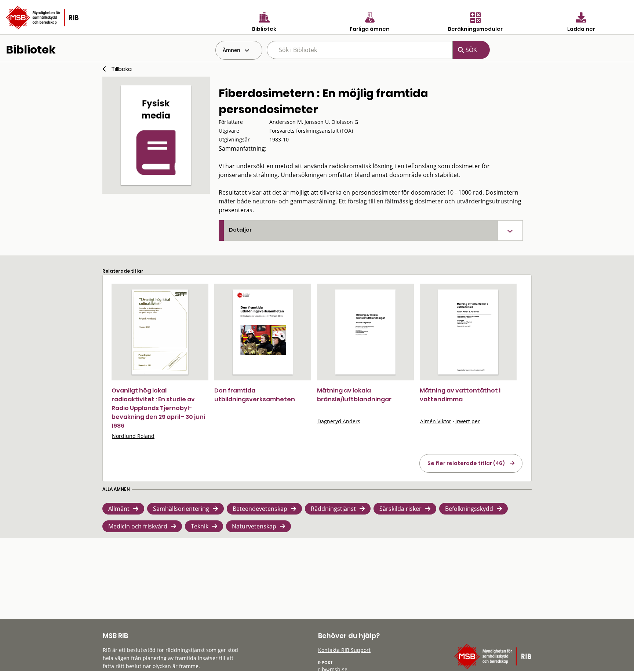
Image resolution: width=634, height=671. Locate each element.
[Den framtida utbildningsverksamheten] (263, 332)
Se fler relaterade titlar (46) (466, 463)
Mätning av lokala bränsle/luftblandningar (354, 394)
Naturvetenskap (254, 526)
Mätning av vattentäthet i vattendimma (460, 394)
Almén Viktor (435, 421)
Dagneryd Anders (338, 421)
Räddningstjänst (333, 509)
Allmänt (119, 509)
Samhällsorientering (181, 509)
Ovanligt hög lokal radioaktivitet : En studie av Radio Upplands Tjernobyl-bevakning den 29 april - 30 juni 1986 (158, 408)
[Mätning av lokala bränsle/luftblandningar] (365, 332)
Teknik (199, 526)
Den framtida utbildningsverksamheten (254, 394)
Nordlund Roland (133, 435)
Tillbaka (121, 69)
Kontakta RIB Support (344, 649)
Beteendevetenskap (260, 509)
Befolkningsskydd (469, 509)
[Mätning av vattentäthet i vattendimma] (468, 332)
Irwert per (467, 421)
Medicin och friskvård (137, 526)
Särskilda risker (400, 509)
